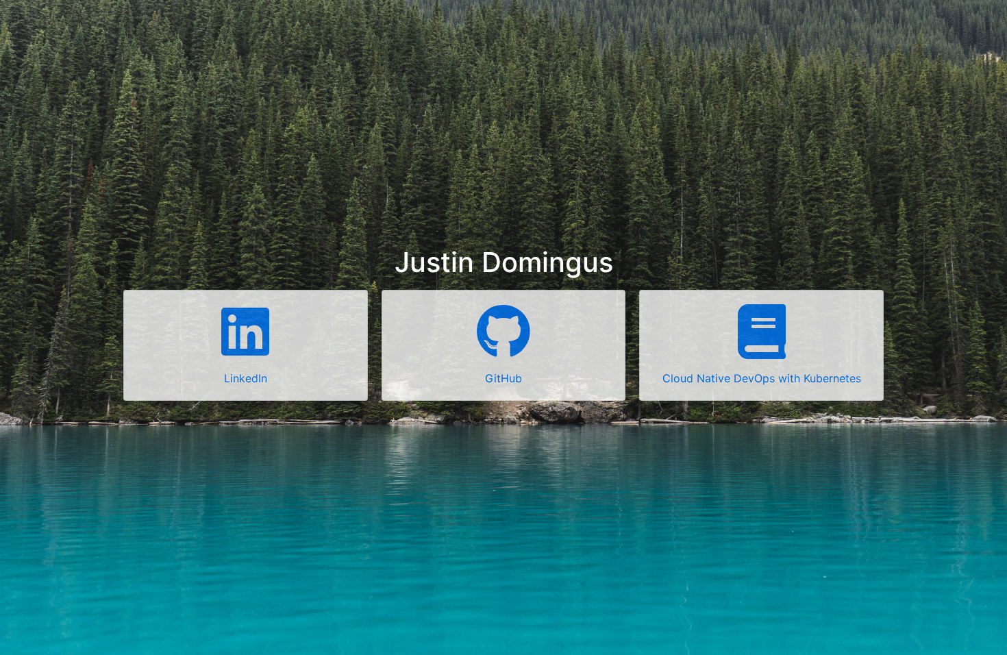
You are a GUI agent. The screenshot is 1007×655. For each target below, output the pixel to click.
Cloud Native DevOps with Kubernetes (761, 378)
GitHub (503, 378)
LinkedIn (245, 378)
